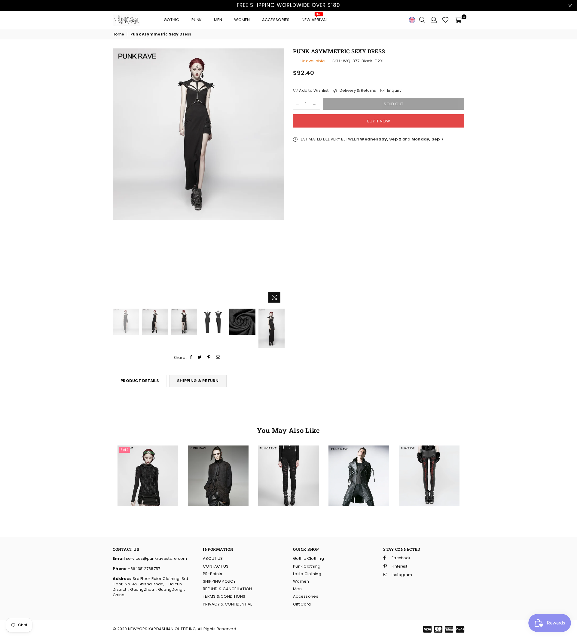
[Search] (422, 19)
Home (118, 34)
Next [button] (278, 177)
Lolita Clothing (307, 574)
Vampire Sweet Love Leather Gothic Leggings (429, 455)
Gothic (171, 20)
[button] (138, 469)
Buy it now (378, 121)
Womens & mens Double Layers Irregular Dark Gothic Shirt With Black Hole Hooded (148, 455)
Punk (196, 20)
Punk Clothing (306, 566)
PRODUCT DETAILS (140, 381)
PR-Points (212, 574)
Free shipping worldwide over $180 (288, 5)
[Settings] (433, 19)
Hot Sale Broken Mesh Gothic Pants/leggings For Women (288, 455)
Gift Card (302, 604)
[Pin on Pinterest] (209, 357)
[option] (198, 134)
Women (242, 20)
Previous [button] (118, 177)
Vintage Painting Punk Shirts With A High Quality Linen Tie (218, 455)
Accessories (276, 20)
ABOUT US (213, 558)
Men (218, 20)
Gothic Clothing (308, 558)
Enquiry (393, 90)
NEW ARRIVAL (315, 18)
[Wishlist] (445, 19)
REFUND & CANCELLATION (227, 589)
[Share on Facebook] (191, 357)
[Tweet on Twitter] (199, 357)
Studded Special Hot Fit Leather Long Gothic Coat (358, 455)
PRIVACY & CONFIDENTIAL (227, 604)
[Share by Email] (218, 357)
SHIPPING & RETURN (197, 381)
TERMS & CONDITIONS (224, 596)
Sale (125, 449)
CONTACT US (216, 566)
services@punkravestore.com (156, 558)
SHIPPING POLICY (219, 581)
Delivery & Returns (357, 90)
